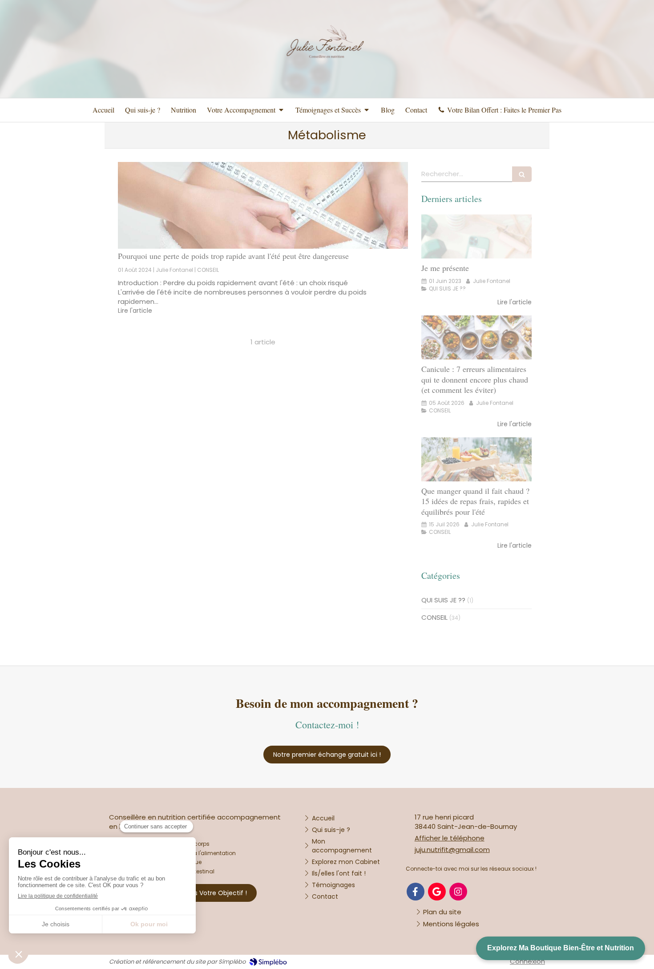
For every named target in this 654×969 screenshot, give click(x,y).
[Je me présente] (476, 236)
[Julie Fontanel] (327, 90)
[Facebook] (415, 891)
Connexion (527, 961)
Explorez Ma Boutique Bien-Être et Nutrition (560, 948)
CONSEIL (434, 617)
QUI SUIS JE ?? (443, 600)
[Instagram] (458, 891)
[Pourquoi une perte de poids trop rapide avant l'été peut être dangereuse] (263, 205)
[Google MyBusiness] (437, 891)
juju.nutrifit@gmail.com (452, 849)
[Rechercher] (522, 174)
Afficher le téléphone (449, 838)
